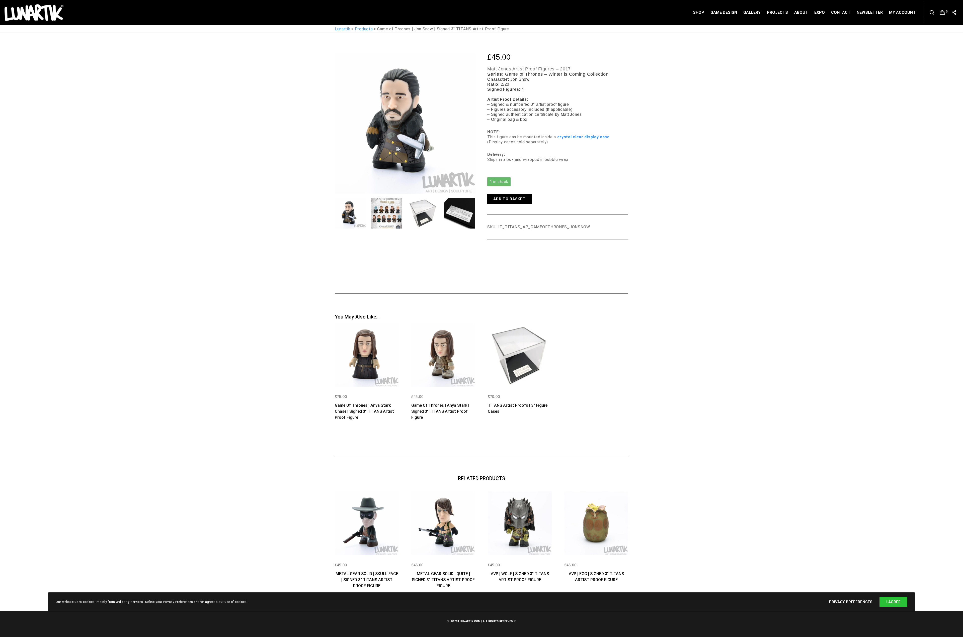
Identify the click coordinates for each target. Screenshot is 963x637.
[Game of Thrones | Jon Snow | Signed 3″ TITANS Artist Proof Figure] (491, 253)
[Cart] (942, 12)
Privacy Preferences (850, 602)
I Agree (893, 602)
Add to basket (509, 199)
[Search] (932, 12)
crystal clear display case (583, 137)
